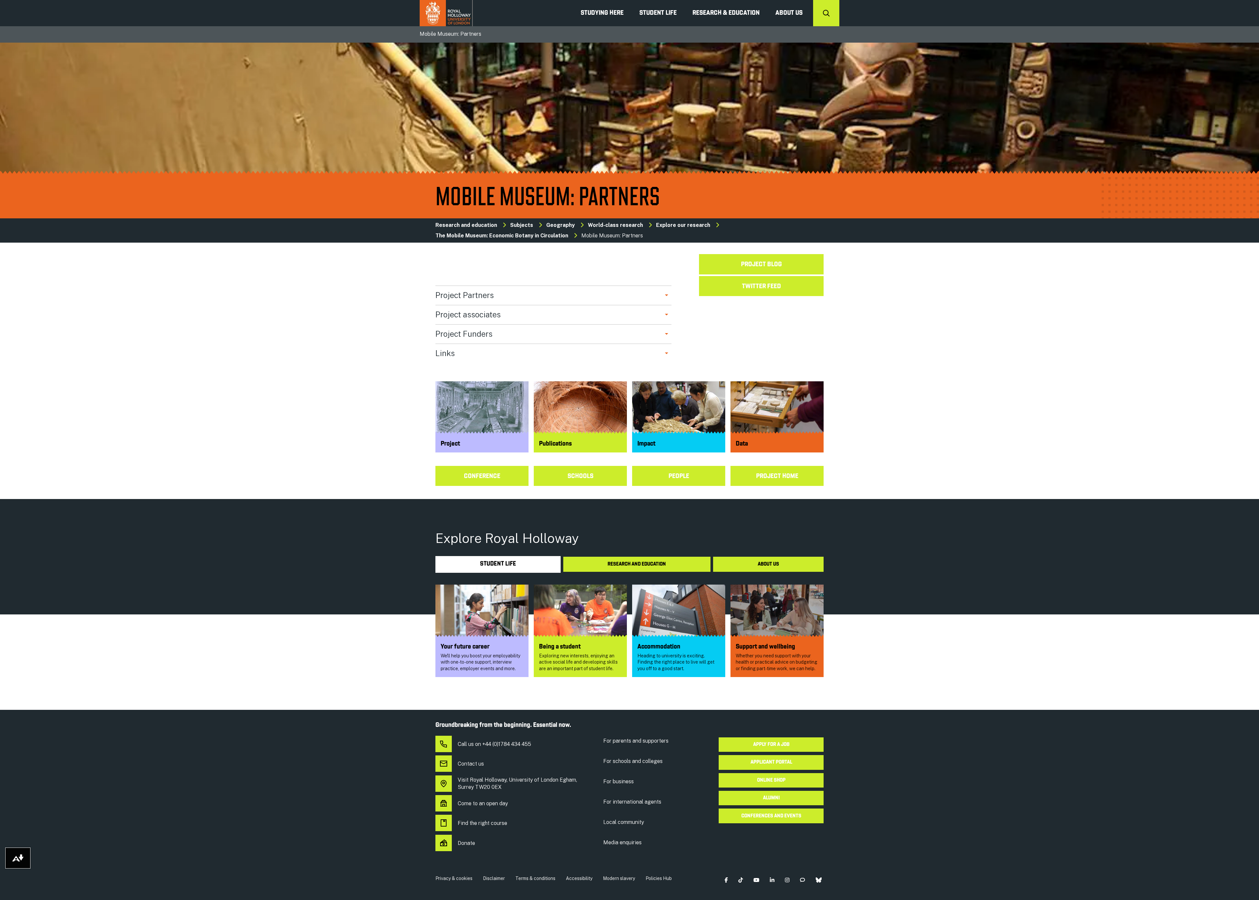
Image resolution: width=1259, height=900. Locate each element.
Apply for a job (771, 744)
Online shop (771, 780)
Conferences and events (771, 816)
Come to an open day (483, 803)
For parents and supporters (636, 741)
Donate (466, 843)
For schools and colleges (633, 761)
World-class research (615, 225)
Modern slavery (619, 878)
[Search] (826, 13)
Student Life (658, 13)
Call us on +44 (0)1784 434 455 (494, 744)
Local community (623, 822)
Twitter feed (761, 286)
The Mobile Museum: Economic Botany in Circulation (501, 235)
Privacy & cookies (453, 878)
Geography (560, 225)
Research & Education (726, 13)
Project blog (761, 264)
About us (789, 13)
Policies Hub (659, 878)
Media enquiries (622, 842)
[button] (726, 880)
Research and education (466, 225)
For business (618, 781)
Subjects (521, 225)
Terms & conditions (535, 878)
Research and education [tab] (637, 564)
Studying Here (602, 13)
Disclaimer (494, 878)
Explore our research (683, 225)
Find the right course (482, 823)
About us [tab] (768, 564)
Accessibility (579, 878)
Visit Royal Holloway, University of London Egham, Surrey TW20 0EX (517, 783)
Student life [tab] (498, 564)
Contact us (471, 764)
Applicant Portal (771, 762)
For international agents (632, 802)
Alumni (771, 798)
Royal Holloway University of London (446, 13)
